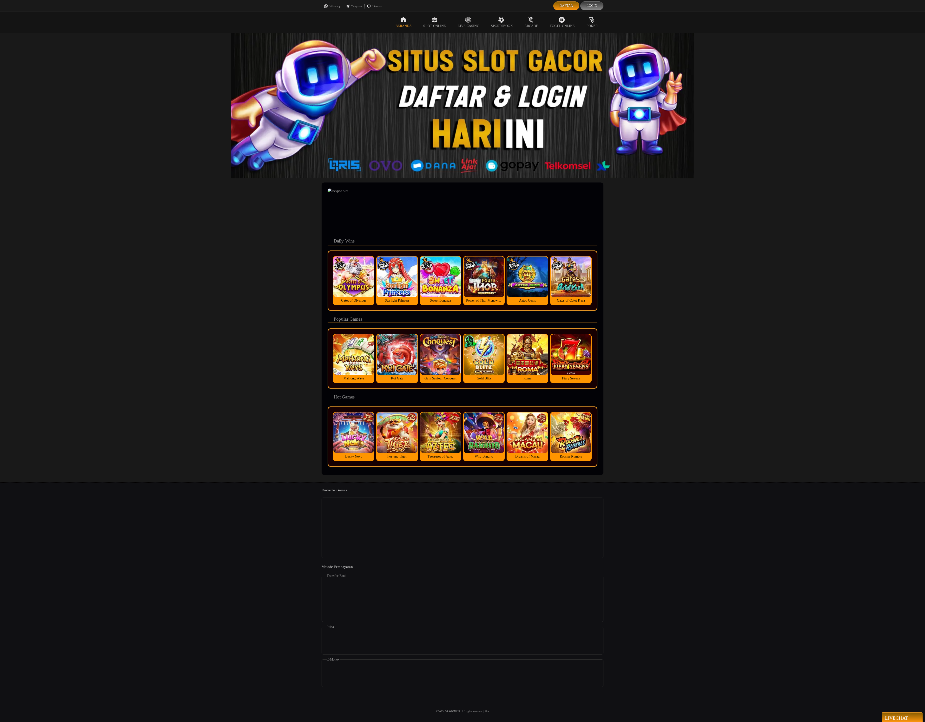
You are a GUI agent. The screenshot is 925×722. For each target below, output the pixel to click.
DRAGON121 (453, 711)
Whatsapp (335, 6)
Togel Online (562, 26)
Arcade (531, 26)
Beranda (404, 26)
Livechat (377, 6)
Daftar (566, 5)
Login (592, 5)
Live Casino (468, 26)
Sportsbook (502, 26)
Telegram (356, 6)
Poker (592, 26)
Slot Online (434, 26)
